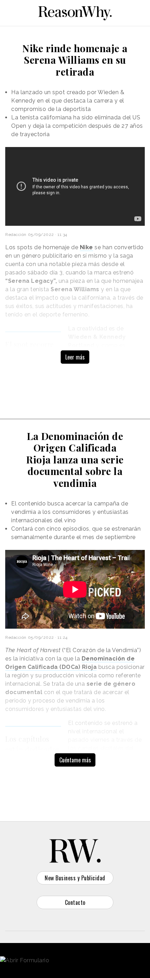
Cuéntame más (75, 760)
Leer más (75, 357)
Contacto (75, 902)
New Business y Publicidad (75, 878)
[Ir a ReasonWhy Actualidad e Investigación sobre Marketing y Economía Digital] (75, 12)
